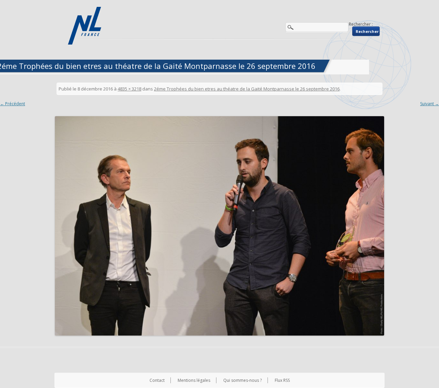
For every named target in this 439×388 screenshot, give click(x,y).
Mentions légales (194, 380)
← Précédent (12, 104)
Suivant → (429, 104)
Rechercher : (361, 24)
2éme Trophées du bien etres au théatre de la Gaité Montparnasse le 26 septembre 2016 (247, 89)
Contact (157, 380)
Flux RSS (282, 380)
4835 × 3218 (129, 89)
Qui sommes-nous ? (242, 380)
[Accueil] (85, 26)
